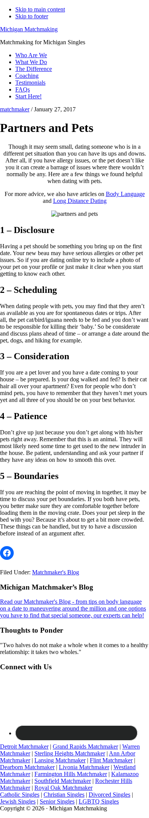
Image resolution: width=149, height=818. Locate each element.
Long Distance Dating (80, 201)
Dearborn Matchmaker (27, 767)
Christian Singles (64, 794)
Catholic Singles (19, 794)
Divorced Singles (109, 794)
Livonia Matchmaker (84, 767)
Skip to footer (31, 16)
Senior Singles (57, 801)
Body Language (125, 194)
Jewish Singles (18, 801)
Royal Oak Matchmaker (63, 787)
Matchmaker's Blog (55, 572)
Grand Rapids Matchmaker (85, 746)
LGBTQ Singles (99, 801)
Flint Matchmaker (111, 760)
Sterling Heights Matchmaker (69, 753)
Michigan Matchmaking (29, 29)
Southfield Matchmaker (62, 781)
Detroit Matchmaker (24, 746)
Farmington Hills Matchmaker (70, 774)
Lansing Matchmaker (60, 760)
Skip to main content (40, 9)
